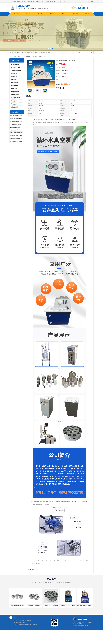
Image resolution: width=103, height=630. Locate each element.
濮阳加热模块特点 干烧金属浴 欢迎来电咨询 (69, 605)
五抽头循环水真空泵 (15, 98)
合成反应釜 (84, 605)
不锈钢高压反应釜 (15, 91)
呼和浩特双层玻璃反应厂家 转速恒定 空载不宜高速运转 (16, 138)
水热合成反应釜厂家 (15, 67)
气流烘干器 (13, 79)
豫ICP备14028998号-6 (27, 620)
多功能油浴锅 (14, 104)
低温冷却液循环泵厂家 (16, 70)
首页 (15, 56)
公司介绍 (51, 13)
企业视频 (39, 13)
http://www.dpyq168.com (33, 569)
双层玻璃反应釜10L (15, 85)
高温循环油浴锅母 (15, 95)
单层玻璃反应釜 (14, 107)
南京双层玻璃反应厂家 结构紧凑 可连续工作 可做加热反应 (16, 141)
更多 (22, 112)
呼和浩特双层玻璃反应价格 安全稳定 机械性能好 (16, 132)
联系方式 (87, 13)
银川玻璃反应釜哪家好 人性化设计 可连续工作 (16, 121)
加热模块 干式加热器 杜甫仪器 (34, 605)
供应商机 (27, 13)
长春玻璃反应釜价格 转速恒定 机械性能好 (16, 118)
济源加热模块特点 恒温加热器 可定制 (51, 605)
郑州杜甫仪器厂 (17, 622)
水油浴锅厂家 (14, 76)
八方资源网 (21, 624)
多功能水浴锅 (14, 101)
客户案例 (75, 13)
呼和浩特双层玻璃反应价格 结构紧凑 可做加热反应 (16, 135)
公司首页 (15, 13)
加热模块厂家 (14, 73)
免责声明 (26, 624)
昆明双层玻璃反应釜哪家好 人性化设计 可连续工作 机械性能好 (16, 124)
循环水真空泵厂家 (26, 56)
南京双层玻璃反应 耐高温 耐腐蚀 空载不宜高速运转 (16, 130)
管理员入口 (30, 624)
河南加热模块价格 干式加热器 (17, 605)
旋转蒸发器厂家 (14, 82)
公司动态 (63, 13)
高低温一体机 (14, 88)
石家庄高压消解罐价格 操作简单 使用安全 (16, 115)
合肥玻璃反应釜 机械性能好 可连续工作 (16, 127)
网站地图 (35, 624)
